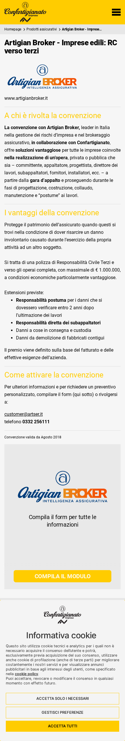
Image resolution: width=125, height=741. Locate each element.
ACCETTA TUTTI (62, 726)
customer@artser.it (23, 414)
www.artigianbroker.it (26, 98)
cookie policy (26, 674)
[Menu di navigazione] (116, 12)
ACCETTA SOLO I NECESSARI (62, 698)
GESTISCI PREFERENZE (62, 712)
